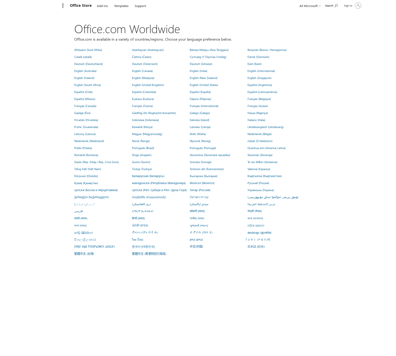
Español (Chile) (83, 92)
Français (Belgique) (259, 99)
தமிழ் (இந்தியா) (83, 232)
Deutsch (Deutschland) (88, 64)
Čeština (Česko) (141, 57)
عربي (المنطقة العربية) (261, 204)
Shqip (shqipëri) (141, 155)
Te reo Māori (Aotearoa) (262, 162)
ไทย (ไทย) (137, 239)
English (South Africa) (87, 85)
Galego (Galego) (200, 113)
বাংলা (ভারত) (80, 225)
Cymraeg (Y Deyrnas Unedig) (208, 57)
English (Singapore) (259, 78)
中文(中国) (196, 246)
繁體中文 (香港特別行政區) (149, 253)
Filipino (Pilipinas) (200, 99)
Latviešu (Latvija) (200, 127)
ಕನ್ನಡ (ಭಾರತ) (201, 232)
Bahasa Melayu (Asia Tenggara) (209, 50)
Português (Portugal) (203, 148)
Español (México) (84, 99)
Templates (121, 6)
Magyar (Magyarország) (147, 134)
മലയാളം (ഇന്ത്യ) (259, 232)
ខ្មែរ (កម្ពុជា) (259, 239)
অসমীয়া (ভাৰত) (197, 218)
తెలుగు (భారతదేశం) (145, 232)
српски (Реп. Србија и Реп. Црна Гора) (159, 190)
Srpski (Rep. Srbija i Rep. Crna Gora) (96, 162)
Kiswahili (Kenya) (142, 127)
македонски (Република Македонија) (159, 183)
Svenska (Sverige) (200, 162)
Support (140, 6)
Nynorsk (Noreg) (200, 141)
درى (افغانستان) (141, 204)
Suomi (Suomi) (141, 162)
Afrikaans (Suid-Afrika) (88, 50)
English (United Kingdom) (148, 85)
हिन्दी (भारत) (138, 218)
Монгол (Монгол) (202, 183)
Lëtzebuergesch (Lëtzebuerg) (266, 127)
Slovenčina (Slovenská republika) (210, 155)
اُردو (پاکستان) (84, 204)
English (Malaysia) (143, 78)
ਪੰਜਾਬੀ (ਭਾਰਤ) (140, 225)
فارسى (78, 211)
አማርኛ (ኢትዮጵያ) (142, 211)
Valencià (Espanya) (259, 169)
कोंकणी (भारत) (197, 211)
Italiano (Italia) (256, 120)
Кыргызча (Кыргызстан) (265, 176)
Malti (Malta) (198, 134)
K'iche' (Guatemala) (86, 127)
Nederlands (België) (260, 134)
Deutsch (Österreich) (145, 64)
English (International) (261, 71)
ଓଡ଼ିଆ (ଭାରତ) (256, 225)
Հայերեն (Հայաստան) (149, 197)
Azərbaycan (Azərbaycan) (148, 50)
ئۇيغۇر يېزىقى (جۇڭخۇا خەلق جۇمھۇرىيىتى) (273, 197)
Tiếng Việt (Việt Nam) (87, 169)
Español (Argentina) (260, 85)
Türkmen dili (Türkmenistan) (207, 169)
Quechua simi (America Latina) (267, 148)
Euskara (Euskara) (143, 99)
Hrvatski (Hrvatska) (86, 120)
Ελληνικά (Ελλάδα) (86, 176)
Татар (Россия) (200, 190)
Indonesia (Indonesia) (145, 120)
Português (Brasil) (143, 148)
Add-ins (102, 6)
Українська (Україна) (261, 190)
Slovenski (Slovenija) (260, 155)
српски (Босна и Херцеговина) (96, 190)
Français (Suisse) (258, 106)
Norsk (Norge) (141, 141)
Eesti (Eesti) (255, 64)
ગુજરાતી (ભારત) (199, 225)
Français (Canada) (85, 106)
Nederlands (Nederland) (89, 141)
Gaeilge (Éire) (82, 113)
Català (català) (83, 57)
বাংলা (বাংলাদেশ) (255, 218)
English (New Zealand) (203, 78)
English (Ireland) (84, 78)
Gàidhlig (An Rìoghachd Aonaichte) (154, 113)
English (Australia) (85, 71)
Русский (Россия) (258, 183)
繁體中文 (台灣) (84, 253)
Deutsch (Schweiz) (201, 64)
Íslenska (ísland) (199, 120)
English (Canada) (142, 71)
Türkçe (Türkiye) (142, 169)
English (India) (198, 71)
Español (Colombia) (144, 92)
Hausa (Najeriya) (258, 113)
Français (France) (142, 106)
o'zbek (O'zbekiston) (260, 141)
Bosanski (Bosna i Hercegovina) (267, 50)
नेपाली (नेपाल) (255, 211)
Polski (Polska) (83, 148)
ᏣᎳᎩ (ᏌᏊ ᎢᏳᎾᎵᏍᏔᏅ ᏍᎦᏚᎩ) (94, 246)
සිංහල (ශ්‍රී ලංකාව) (85, 239)
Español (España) (200, 92)
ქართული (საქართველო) (91, 197)
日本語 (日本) (256, 246)
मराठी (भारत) (80, 218)
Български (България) (203, 176)
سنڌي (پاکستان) (199, 204)
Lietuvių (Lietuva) (85, 134)
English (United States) (204, 85)
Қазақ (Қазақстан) (86, 183)
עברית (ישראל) (199, 197)
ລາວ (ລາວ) (196, 239)
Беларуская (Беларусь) (148, 176)
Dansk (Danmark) (258, 57)
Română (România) (86, 155)
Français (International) (204, 106)
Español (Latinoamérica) (262, 92)
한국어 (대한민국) (143, 246)
